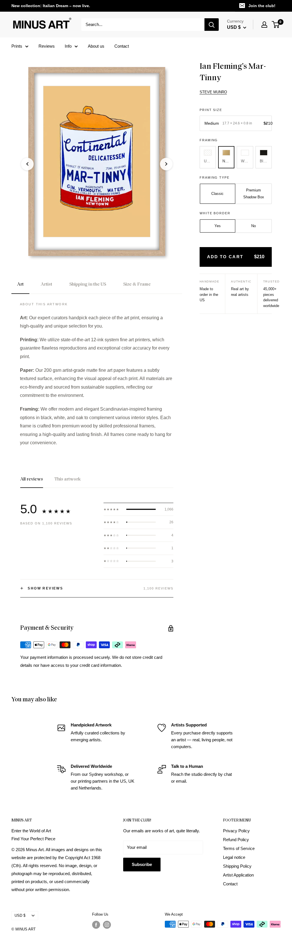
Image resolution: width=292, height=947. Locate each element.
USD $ (20, 915)
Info (68, 46)
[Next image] (166, 164)
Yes (217, 226)
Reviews (46, 46)
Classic (217, 193)
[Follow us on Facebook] (96, 925)
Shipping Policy (237, 866)
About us (96, 46)
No (253, 226)
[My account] (264, 24)
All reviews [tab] (31, 479)
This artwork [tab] (67, 479)
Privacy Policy (236, 830)
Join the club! (261, 5)
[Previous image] (27, 164)
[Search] (211, 24)
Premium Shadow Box (253, 193)
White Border (215, 213)
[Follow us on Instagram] (107, 925)
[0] (275, 24)
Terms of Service (239, 848)
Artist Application (238, 875)
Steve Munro (213, 92)
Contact (121, 46)
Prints (16, 46)
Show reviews (41, 588)
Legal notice (234, 857)
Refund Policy (236, 839)
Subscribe (142, 864)
